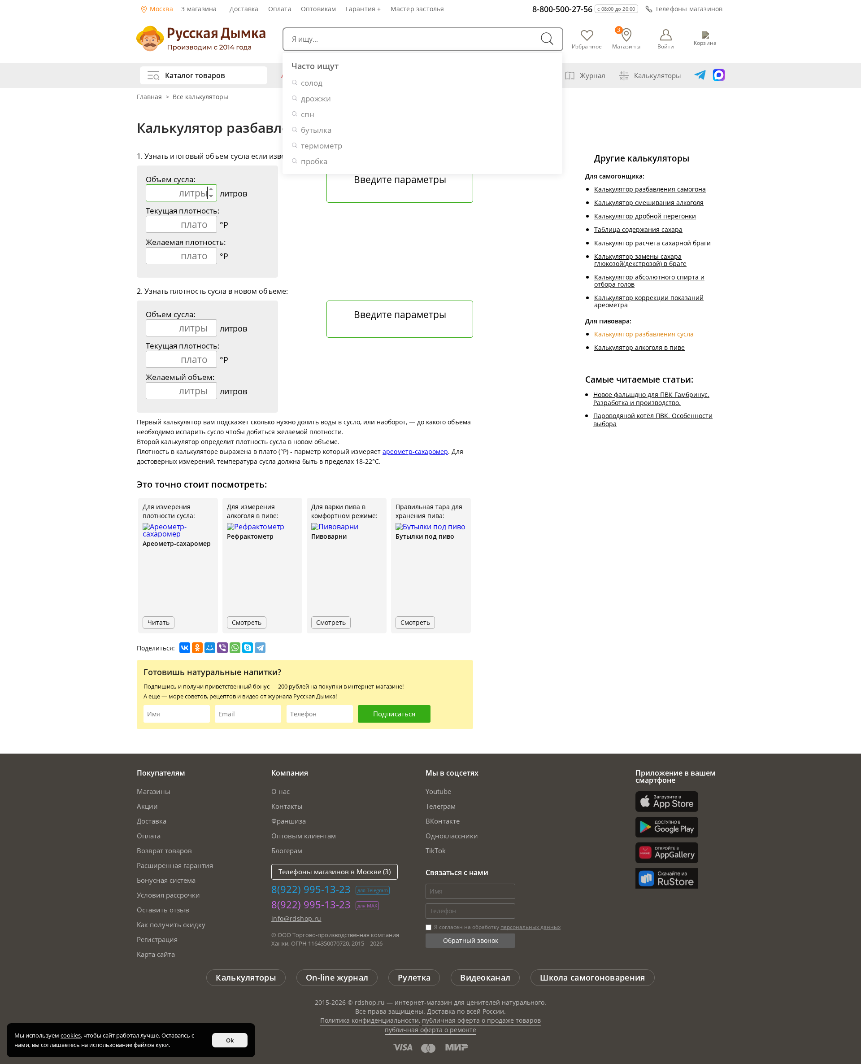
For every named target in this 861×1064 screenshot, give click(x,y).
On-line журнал (337, 977)
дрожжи (316, 98)
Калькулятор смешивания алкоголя (649, 202)
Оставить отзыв (163, 909)
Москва (160, 8)
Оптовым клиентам (303, 835)
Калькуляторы (657, 75)
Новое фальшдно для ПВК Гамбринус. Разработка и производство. (651, 398)
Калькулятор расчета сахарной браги (652, 243)
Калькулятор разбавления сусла (644, 334)
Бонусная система (166, 880)
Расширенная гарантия (175, 865)
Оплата (279, 8)
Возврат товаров (164, 850)
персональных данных (530, 927)
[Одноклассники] (197, 647)
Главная (150, 96)
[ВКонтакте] (184, 647)
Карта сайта (156, 954)
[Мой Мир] (209, 647)
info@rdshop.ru (296, 918)
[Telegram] (260, 647)
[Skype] (247, 647)
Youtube (438, 791)
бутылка (316, 130)
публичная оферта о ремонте (430, 1029)
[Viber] (222, 647)
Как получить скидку (171, 924)
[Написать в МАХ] (719, 75)
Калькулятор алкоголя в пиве (639, 347)
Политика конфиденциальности (369, 1020)
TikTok (436, 850)
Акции (147, 806)
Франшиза (288, 820)
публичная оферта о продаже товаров (481, 1020)
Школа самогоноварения (592, 977)
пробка (314, 161)
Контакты (287, 806)
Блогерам (286, 850)
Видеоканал (485, 977)
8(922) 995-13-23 (311, 889)
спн (307, 114)
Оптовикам (318, 8)
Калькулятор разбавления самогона (650, 189)
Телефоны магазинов (689, 8)
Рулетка (414, 977)
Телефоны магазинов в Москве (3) (334, 871)
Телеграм (441, 806)
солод (311, 83)
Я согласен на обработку (497, 927)
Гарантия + (363, 8)
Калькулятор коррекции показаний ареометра (649, 301)
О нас (280, 791)
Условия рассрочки (168, 894)
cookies (71, 1035)
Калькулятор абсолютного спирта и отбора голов (649, 280)
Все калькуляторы (200, 96)
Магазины (153, 791)
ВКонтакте (443, 820)
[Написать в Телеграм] (700, 75)
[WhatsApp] (235, 647)
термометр (321, 145)
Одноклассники (452, 835)
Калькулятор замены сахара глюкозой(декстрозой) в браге (640, 260)
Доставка (244, 8)
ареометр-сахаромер (415, 451)
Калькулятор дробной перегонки (645, 216)
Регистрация (157, 939)
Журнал (592, 75)
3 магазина (199, 8)
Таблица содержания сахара (638, 229)
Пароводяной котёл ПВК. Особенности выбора (653, 419)
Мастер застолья (417, 8)
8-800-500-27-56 (562, 9)
